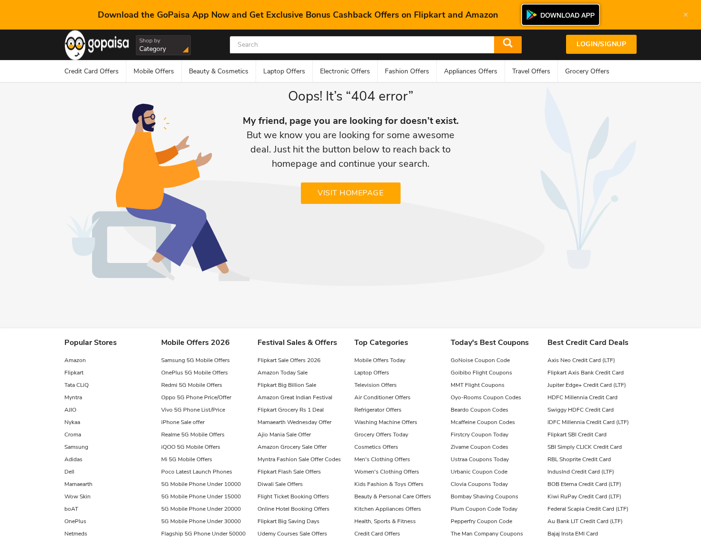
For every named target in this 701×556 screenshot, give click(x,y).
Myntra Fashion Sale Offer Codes (299, 459)
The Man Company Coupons (487, 533)
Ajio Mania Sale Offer (284, 434)
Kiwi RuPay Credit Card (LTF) (584, 496)
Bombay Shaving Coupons (484, 496)
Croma (72, 434)
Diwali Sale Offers (280, 484)
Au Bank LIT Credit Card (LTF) (585, 521)
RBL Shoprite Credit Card (579, 459)
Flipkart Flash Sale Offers (289, 471)
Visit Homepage (350, 193)
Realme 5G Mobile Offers (193, 434)
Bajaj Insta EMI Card (572, 533)
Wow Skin (77, 496)
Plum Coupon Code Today (484, 509)
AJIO (70, 410)
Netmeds (75, 533)
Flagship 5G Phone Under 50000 (203, 533)
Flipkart (73, 372)
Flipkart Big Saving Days (289, 521)
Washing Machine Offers (385, 422)
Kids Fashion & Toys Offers (388, 484)
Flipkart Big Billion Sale (287, 385)
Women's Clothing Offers (386, 471)
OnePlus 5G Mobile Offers (194, 372)
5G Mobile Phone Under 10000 (201, 484)
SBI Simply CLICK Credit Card (584, 447)
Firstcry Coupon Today (479, 434)
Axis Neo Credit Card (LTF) (581, 360)
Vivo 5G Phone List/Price (193, 410)
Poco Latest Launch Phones (196, 471)
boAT (71, 509)
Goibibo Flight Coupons (481, 372)
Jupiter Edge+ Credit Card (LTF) (586, 385)
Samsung (76, 447)
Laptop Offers (371, 372)
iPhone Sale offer (183, 422)
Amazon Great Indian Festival (295, 397)
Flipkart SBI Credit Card (577, 434)
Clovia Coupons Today (479, 484)
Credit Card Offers (377, 533)
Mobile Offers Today (379, 360)
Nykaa (72, 422)
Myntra (73, 397)
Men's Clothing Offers (382, 459)
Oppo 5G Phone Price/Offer (196, 397)
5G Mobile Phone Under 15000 (201, 496)
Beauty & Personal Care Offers (392, 496)
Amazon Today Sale (283, 372)
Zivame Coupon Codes (479, 447)
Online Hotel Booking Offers (294, 509)
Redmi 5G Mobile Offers (191, 385)
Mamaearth (78, 484)
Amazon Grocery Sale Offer (292, 447)
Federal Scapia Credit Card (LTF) (588, 509)
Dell (69, 471)
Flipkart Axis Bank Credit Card (585, 372)
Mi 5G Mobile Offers (186, 459)
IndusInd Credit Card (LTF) (580, 471)
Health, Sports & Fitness (385, 521)
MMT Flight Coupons (478, 385)
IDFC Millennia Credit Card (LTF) (588, 422)
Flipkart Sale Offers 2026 (289, 360)
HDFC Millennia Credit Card (582, 397)
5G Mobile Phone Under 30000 (201, 521)
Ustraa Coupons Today (480, 459)
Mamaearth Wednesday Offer (294, 422)
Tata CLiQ (76, 385)
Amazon (75, 360)
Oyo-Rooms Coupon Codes (486, 397)
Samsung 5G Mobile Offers (195, 360)
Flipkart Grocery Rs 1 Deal (291, 410)
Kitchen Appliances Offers (387, 509)
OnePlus (75, 521)
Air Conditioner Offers (382, 397)
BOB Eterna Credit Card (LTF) (584, 484)
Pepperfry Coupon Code (481, 521)
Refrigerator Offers (378, 410)
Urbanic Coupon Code (479, 471)
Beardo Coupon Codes (479, 410)
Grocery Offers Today (381, 434)
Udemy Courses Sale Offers (292, 533)
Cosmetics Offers (376, 447)
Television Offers (375, 385)
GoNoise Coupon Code (480, 360)
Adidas (73, 459)
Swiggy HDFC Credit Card (580, 410)
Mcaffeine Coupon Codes (483, 422)
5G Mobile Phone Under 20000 (201, 509)
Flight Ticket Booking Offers (293, 496)
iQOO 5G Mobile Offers (190, 447)
